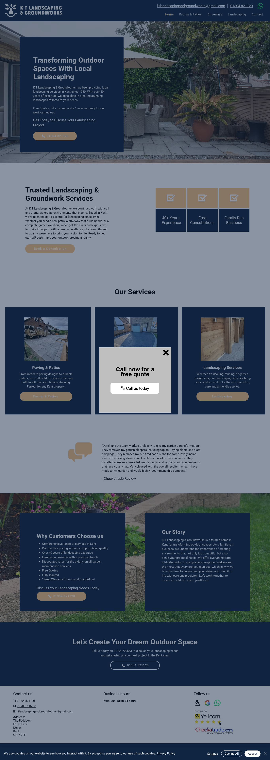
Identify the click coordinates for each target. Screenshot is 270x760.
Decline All (232, 753)
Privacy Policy (166, 753)
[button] (166, 353)
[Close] (265, 753)
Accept (252, 753)
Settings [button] (212, 753)
